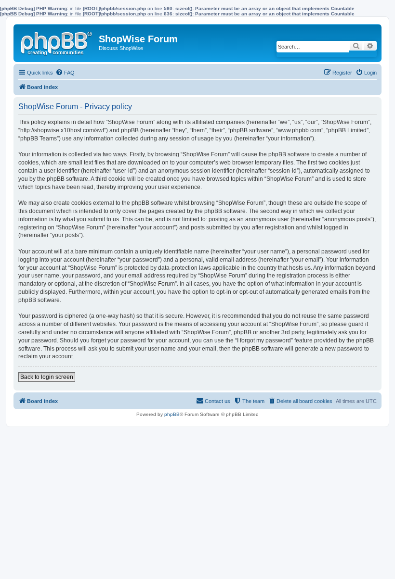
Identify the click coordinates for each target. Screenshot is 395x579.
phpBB (172, 414)
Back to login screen (46, 377)
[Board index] (57, 41)
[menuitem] (65, 72)
